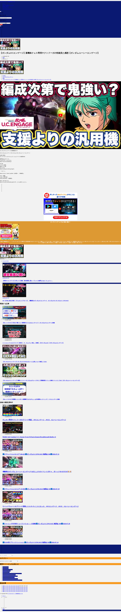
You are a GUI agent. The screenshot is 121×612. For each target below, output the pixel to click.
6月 (14, 586)
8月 (18, 586)
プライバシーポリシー (8, 9)
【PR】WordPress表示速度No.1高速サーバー (12, 580)
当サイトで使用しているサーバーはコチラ (12, 573)
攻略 (4, 57)
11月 (24, 587)
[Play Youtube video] (60, 115)
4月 (11, 586)
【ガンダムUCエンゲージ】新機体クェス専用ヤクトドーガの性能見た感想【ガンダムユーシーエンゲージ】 (27, 79)
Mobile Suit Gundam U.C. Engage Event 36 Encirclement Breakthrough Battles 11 (29, 437)
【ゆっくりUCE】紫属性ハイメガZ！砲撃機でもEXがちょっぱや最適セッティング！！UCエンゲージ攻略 (31, 399)
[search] (12, 555)
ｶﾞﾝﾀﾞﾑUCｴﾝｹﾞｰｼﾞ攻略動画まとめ (7, 1)
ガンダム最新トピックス (8, 5)
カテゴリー (2, 561)
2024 (4, 588)
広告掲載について (7, 570)
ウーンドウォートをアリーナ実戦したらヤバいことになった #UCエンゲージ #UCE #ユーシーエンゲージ (41, 506)
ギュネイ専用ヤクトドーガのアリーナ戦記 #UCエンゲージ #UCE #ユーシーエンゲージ (34, 420)
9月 (20, 587)
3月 (9, 586)
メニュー (5, 607)
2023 (4, 589)
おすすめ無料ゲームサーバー (9, 574)
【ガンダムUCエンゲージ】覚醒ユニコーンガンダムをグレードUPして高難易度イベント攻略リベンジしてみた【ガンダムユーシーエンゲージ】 (41, 380)
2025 (4, 587)
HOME (4, 75)
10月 (22, 587)
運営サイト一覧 (6, 572)
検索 (1, 24)
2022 (4, 591)
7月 (16, 586)
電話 (4, 608)
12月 (27, 587)
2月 (7, 586)
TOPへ (4, 610)
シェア (5, 597)
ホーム (4, 3)
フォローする (6, 261)
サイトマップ (6, 7)
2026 (4, 586)
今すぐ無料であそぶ (4, 243)
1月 (6, 586)
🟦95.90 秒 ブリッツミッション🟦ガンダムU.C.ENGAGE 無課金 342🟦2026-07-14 (30, 542)
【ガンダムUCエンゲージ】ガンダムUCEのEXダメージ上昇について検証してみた (25, 361)
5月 (13, 586)
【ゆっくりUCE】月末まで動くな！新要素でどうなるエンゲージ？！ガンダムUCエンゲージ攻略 (29, 322)
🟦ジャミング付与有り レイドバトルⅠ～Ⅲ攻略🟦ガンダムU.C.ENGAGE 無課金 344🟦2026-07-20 (36, 523)
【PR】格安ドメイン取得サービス (10, 578)
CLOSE (1, 12)
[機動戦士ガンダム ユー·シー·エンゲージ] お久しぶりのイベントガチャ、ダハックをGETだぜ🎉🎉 (37, 471)
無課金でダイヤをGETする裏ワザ (10, 576)
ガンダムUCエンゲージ (8, 76)
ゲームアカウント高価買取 (9, 577)
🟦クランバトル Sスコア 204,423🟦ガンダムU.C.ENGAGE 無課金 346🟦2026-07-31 (31, 454)
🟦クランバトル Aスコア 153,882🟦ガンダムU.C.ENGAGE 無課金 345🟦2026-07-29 (31, 489)
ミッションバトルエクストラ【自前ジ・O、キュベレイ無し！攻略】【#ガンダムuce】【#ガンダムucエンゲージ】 (33, 342)
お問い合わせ (6, 6)
